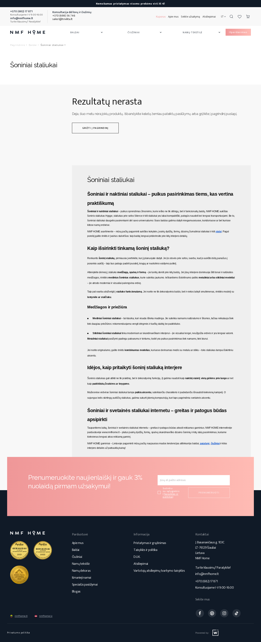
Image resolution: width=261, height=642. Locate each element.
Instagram (224, 613)
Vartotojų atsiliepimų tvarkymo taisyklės (159, 571)
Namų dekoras (81, 571)
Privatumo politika (18, 633)
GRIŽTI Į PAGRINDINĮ (95, 128)
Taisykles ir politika (170, 495)
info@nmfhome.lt (207, 574)
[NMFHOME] (27, 32)
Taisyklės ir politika (145, 550)
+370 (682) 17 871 (206, 581)
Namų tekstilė (202, 32)
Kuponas (161, 16)
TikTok (236, 613)
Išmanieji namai (81, 577)
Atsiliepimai (209, 16)
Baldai (86, 32)
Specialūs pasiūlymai (85, 584)
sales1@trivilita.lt (62, 19)
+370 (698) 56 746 (63, 15)
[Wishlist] (239, 16)
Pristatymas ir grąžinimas (150, 543)
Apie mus (173, 16)
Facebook (200, 613)
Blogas (76, 591)
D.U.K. (137, 557)
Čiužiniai (145, 32)
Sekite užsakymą (190, 16)
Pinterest (212, 613)
